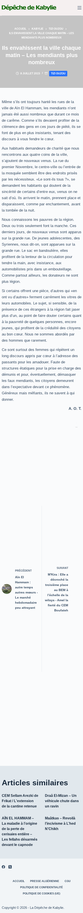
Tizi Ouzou (58, 73)
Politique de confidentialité (41, 887)
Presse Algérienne (44, 881)
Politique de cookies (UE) (41, 893)
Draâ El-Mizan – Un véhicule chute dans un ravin (62, 801)
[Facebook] (3, 867)
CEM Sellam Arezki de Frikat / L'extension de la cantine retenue (20, 801)
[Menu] (79, 8)
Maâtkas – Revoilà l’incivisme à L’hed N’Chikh (60, 823)
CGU (68, 881)
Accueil (19, 881)
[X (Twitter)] (10, 867)
